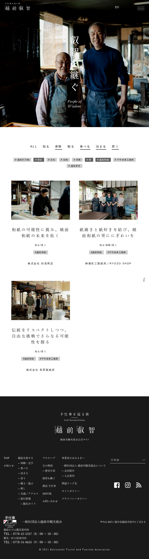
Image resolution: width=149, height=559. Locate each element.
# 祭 (89, 159)
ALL (33, 146)
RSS (138, 485)
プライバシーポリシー (74, 499)
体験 (58, 146)
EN (117, 7)
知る (46, 146)
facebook (117, 485)
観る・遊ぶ (27, 483)
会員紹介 (69, 471)
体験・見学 (27, 463)
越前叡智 (17, 6)
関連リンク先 (69, 483)
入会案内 (69, 476)
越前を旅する (25, 458)
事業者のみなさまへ (73, 458)
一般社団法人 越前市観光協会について (84, 466)
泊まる (101, 146)
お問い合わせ (50, 501)
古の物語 (48, 466)
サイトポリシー (71, 491)
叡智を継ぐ (49, 478)
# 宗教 (77, 159)
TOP (6, 458)
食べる (85, 146)
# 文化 (51, 159)
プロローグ (49, 458)
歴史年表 (50, 471)
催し (23, 488)
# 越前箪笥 (74, 166)
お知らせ (9, 466)
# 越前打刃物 (22, 159)
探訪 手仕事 (49, 486)
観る (71, 146)
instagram (127, 485)
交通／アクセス (29, 494)
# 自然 (64, 159)
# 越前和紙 (103, 159)
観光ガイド (29, 504)
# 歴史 (38, 159)
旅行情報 (26, 499)
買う (115, 146)
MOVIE (47, 494)
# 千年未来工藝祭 (124, 159)
